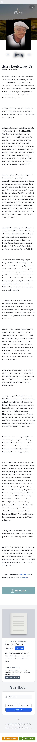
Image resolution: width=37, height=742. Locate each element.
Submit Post (18, 710)
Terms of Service (23, 725)
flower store (24, 577)
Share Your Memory (12, 677)
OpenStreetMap (20, 728)
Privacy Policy (13, 725)
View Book (9, 648)
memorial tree (25, 574)
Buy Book (20, 648)
